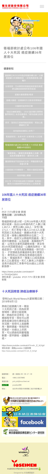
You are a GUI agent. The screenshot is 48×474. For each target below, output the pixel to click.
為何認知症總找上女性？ (24, 131)
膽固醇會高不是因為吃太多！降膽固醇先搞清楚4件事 (24, 162)
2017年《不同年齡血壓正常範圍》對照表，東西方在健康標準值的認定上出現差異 (24, 182)
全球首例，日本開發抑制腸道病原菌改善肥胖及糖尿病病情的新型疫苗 (24, 87)
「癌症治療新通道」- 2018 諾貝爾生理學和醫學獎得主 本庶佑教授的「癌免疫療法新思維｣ (24, 114)
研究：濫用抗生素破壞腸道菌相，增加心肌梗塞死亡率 (24, 124)
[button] (36, 213)
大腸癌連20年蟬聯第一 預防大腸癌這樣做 (24, 170)
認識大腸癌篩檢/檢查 (24, 95)
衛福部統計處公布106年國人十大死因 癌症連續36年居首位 (24, 146)
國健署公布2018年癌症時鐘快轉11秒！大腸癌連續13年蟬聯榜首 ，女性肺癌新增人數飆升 (24, 78)
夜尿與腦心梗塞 (24, 175)
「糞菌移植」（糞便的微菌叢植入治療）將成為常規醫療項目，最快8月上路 (24, 154)
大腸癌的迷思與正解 (24, 106)
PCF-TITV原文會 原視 (14, 212)
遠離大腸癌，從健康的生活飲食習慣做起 (24, 100)
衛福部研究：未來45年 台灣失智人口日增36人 (24, 138)
